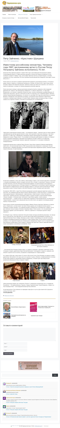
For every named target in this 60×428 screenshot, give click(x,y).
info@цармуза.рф (38, 426)
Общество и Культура (22, 14)
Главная (4, 14)
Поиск (55, 375)
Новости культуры (12, 14)
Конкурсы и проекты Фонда (8, 18)
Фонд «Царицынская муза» (35, 14)
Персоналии (33, 18)
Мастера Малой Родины (23, 18)
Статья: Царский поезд (11, 394)
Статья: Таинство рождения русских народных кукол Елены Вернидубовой (24, 386)
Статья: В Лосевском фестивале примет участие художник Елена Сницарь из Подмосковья (28, 416)
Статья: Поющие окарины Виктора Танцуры (17, 402)
